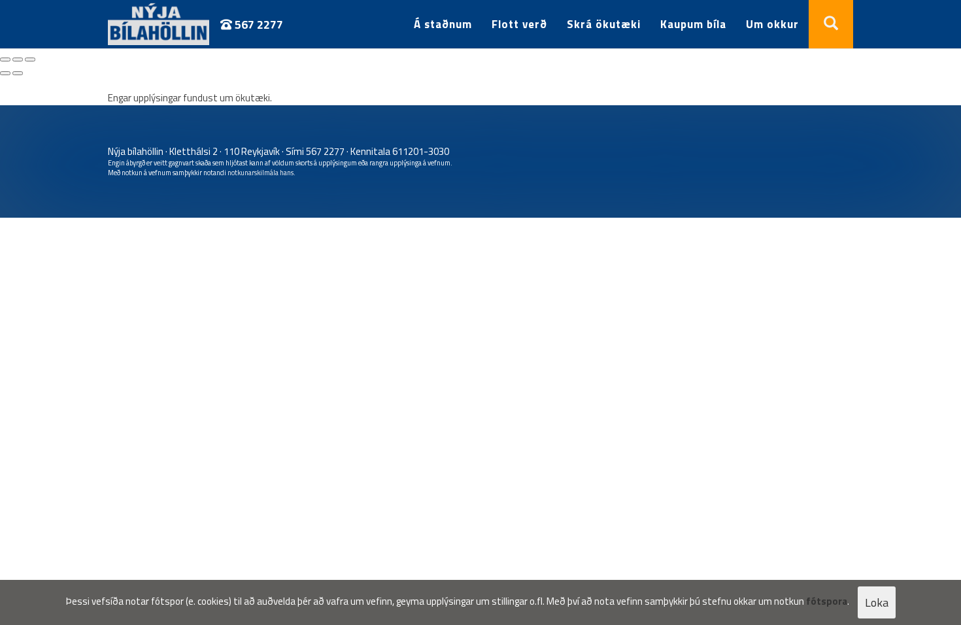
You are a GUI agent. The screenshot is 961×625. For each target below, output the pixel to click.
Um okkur (772, 24)
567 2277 (257, 24)
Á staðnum (443, 24)
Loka (876, 602)
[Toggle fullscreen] (17, 59)
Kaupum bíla (693, 24)
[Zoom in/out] (30, 59)
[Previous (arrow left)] (5, 73)
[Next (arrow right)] (17, 73)
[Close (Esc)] (5, 59)
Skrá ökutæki (604, 24)
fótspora (826, 601)
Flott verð (519, 24)
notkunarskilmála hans (261, 172)
